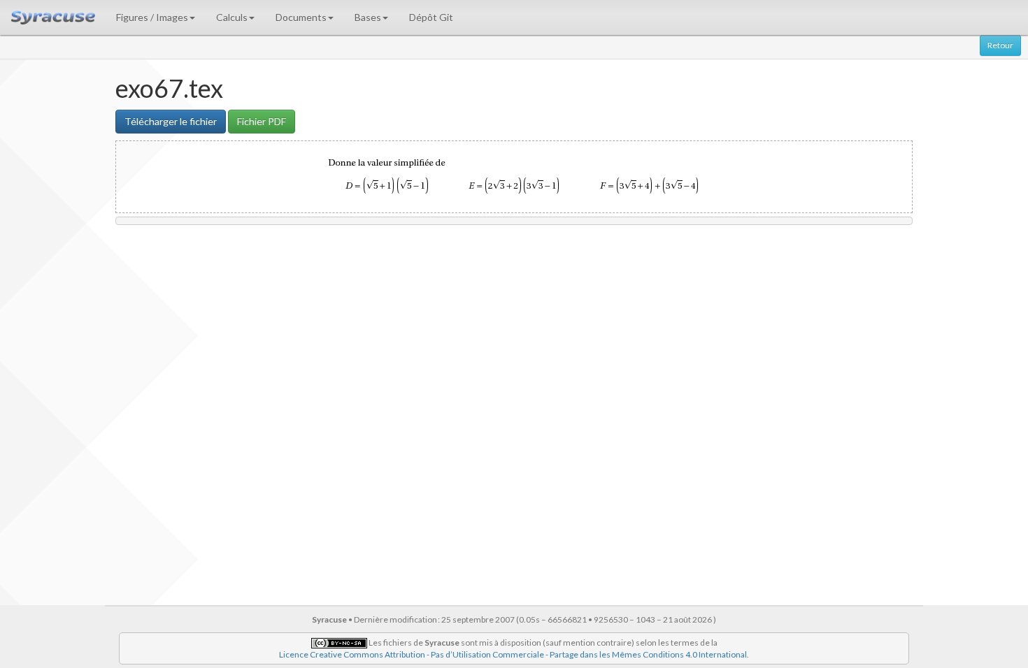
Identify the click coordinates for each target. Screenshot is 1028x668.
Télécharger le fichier (170, 121)
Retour (1000, 45)
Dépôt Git (431, 17)
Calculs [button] (232, 17)
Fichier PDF (261, 121)
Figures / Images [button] (152, 17)
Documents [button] (301, 17)
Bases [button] (368, 17)
